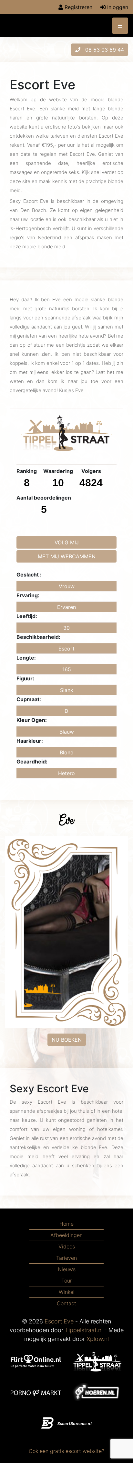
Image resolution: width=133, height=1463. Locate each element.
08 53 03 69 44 (104, 49)
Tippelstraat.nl (84, 1330)
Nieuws (67, 1269)
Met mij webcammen (67, 556)
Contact (66, 1303)
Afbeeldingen (66, 1235)
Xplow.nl (98, 1338)
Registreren (77, 7)
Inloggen (117, 7)
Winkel (67, 1292)
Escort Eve (59, 1321)
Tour (66, 1280)
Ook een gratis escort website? (66, 1451)
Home (66, 1224)
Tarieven (66, 1258)
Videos (66, 1246)
